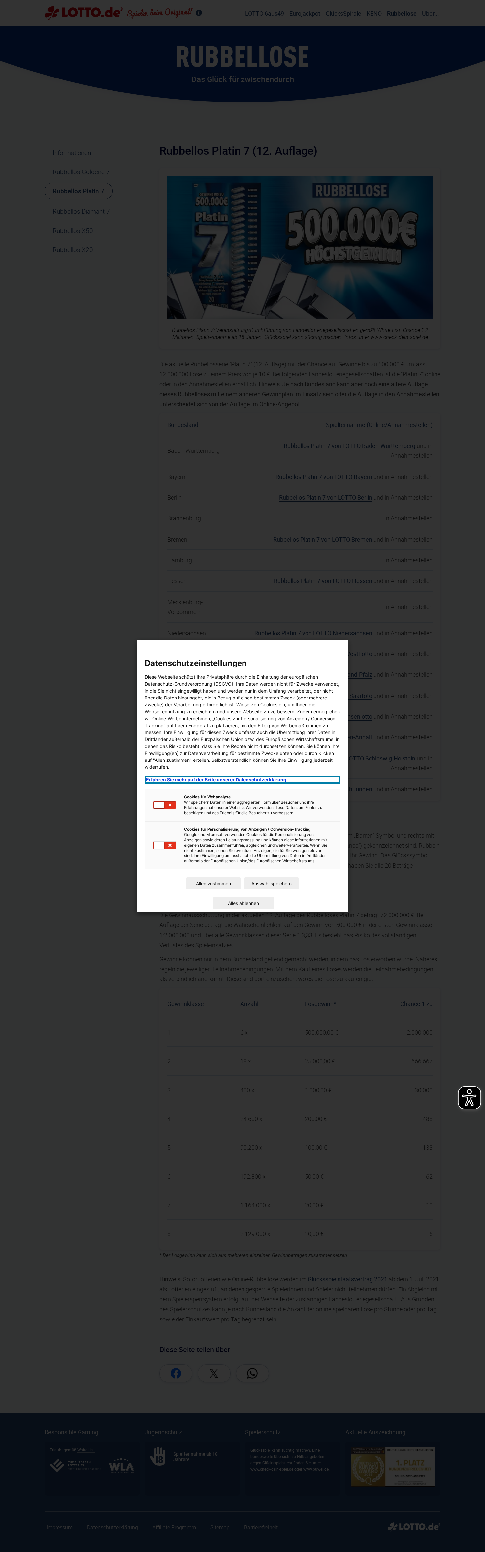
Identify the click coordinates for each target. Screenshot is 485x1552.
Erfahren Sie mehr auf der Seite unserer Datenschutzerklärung (216, 779)
